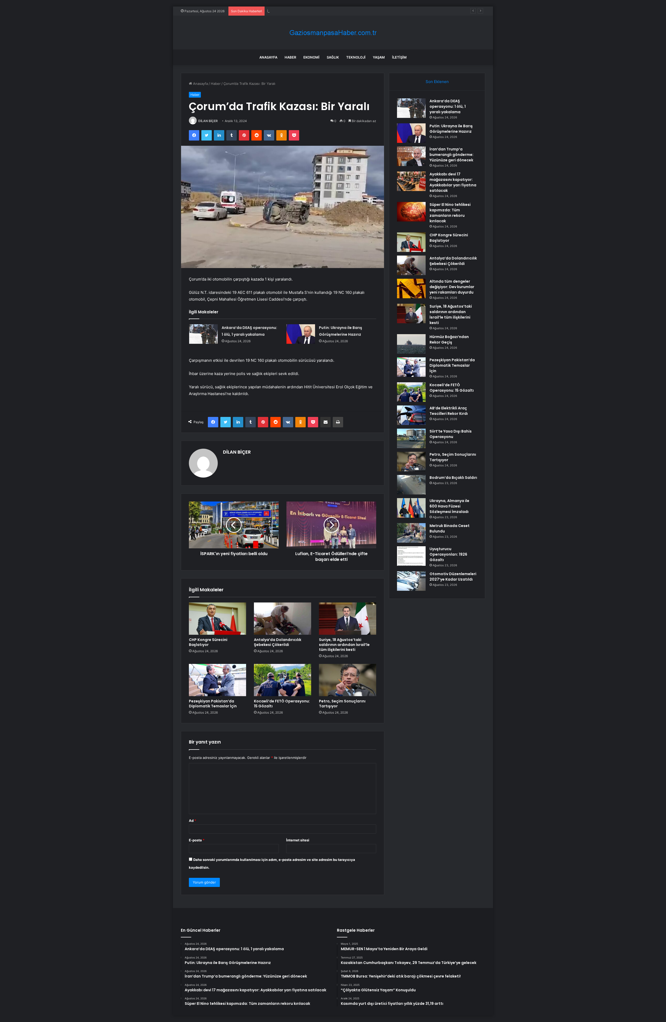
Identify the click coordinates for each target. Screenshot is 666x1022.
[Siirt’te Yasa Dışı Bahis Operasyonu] (411, 438)
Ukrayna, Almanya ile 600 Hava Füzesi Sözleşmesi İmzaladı (449, 506)
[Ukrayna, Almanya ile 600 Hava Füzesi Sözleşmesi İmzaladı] (411, 508)
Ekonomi (311, 57)
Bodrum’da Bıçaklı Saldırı (453, 477)
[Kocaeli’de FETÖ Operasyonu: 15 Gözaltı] (282, 680)
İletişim (399, 57)
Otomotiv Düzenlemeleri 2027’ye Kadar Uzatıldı (453, 576)
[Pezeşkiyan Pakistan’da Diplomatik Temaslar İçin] (217, 680)
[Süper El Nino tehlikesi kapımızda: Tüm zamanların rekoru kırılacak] (411, 211)
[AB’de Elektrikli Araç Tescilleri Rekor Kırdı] (411, 415)
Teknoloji (356, 57)
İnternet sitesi (297, 840)
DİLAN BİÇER (208, 121)
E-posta (196, 840)
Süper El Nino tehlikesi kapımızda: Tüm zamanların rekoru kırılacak (450, 213)
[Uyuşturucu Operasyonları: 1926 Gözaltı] (411, 556)
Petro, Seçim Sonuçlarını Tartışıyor (342, 704)
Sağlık (333, 57)
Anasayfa (268, 57)
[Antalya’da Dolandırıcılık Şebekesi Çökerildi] (282, 618)
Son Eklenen (437, 81)
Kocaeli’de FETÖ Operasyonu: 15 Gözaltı (282, 704)
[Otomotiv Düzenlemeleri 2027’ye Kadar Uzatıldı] (411, 581)
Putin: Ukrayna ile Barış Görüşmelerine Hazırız (451, 128)
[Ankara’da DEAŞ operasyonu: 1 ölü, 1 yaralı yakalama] (203, 334)
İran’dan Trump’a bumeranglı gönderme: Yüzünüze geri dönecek (318, 11)
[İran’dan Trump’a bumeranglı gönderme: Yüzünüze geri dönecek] (411, 156)
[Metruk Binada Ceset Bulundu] (411, 533)
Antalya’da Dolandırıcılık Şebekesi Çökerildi (277, 642)
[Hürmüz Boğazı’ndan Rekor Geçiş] (411, 344)
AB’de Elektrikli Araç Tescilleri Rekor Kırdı (449, 410)
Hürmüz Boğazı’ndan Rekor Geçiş (449, 339)
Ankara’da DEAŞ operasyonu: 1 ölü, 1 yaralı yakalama (448, 106)
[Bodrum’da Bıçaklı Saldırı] (411, 484)
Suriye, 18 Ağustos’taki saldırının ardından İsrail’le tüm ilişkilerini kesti (344, 644)
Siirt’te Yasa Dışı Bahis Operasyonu (451, 434)
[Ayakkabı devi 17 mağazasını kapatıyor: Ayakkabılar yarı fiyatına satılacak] (411, 181)
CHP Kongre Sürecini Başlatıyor (208, 642)
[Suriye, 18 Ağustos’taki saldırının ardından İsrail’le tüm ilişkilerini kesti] (347, 618)
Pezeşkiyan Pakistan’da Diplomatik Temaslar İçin (213, 704)
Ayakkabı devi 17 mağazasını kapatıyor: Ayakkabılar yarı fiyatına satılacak (453, 182)
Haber (290, 57)
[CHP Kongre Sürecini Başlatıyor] (217, 618)
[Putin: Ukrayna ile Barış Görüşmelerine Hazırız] (300, 334)
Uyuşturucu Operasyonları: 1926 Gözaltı (448, 554)
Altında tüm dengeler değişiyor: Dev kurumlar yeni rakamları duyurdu (452, 287)
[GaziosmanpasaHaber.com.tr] (333, 32)
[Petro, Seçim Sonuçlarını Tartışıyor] (347, 680)
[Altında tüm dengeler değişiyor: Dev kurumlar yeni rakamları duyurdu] (411, 288)
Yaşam (379, 57)
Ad (192, 820)
